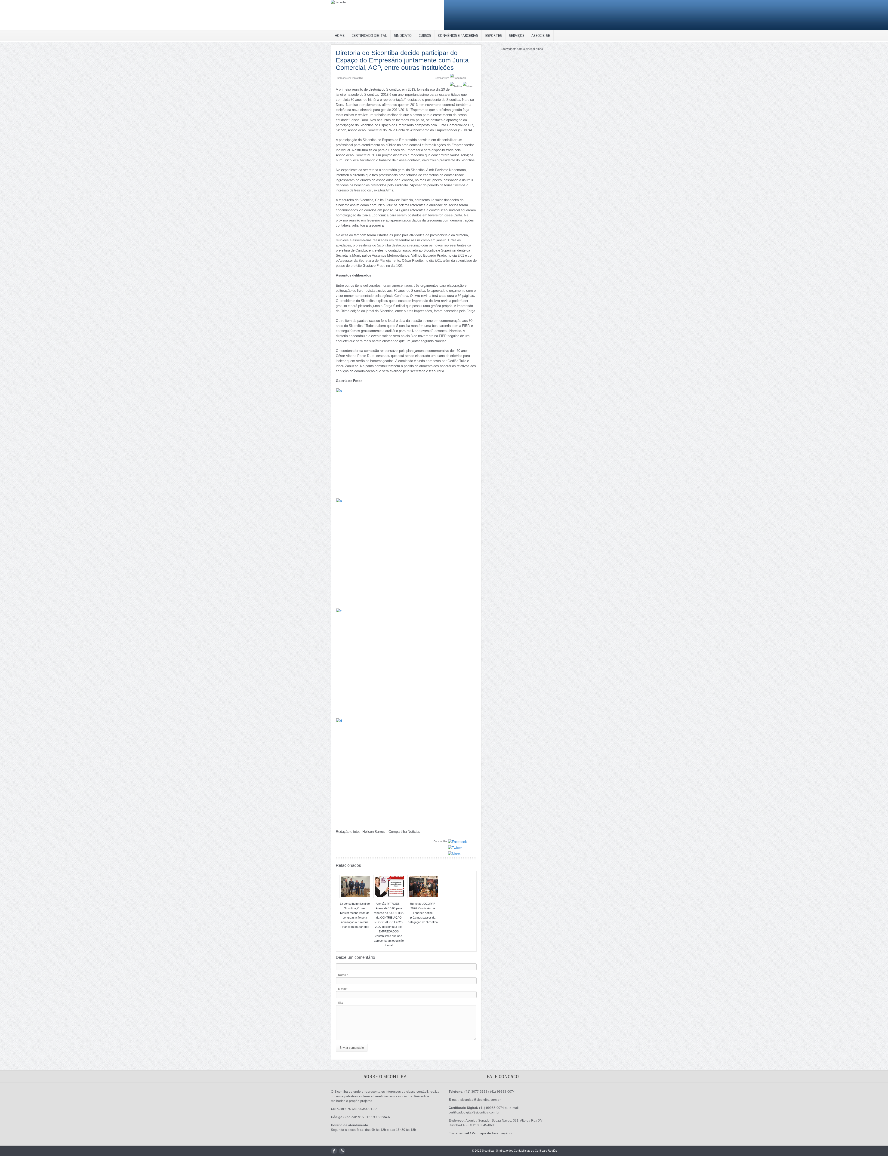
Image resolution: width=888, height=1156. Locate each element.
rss (342, 1151)
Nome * (343, 975)
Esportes (493, 35)
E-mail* (343, 988)
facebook (334, 1151)
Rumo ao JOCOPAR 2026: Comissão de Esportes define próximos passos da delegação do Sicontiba (423, 913)
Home (340, 35)
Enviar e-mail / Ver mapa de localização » (480, 1133)
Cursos (425, 35)
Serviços (516, 35)
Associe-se (540, 35)
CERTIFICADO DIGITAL (369, 35)
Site (340, 1002)
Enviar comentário (351, 1047)
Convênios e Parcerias (458, 35)
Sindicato (403, 35)
